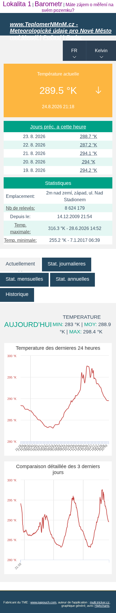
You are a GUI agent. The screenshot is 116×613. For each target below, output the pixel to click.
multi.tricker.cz (100, 602)
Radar (74, 37)
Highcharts (102, 605)
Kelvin (101, 50)
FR (74, 50)
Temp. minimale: (20, 240)
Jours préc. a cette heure (58, 127)
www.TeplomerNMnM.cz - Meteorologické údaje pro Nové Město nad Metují (60, 30)
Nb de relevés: (20, 208)
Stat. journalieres (67, 264)
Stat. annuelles (72, 279)
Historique (17, 294)
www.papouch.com (43, 602)
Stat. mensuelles (24, 279)
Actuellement (20, 264)
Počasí (52, 37)
